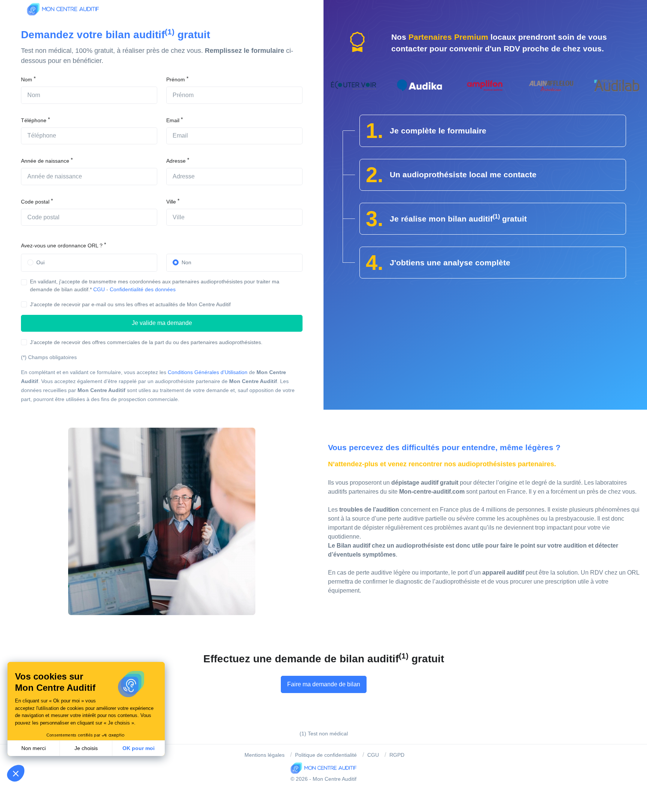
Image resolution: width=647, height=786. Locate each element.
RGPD (396, 755)
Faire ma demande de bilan (323, 684)
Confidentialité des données (143, 289)
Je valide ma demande (162, 323)
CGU (99, 289)
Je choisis (86, 748)
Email (172, 120)
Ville (171, 202)
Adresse (176, 161)
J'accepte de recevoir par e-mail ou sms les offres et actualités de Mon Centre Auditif (130, 304)
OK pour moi (138, 748)
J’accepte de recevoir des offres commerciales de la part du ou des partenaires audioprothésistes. (146, 342)
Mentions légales (264, 755)
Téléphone (33, 120)
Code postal (35, 202)
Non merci (33, 748)
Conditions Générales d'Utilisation (207, 372)
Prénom (175, 79)
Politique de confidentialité (326, 755)
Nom (26, 79)
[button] (16, 773)
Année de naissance (45, 161)
